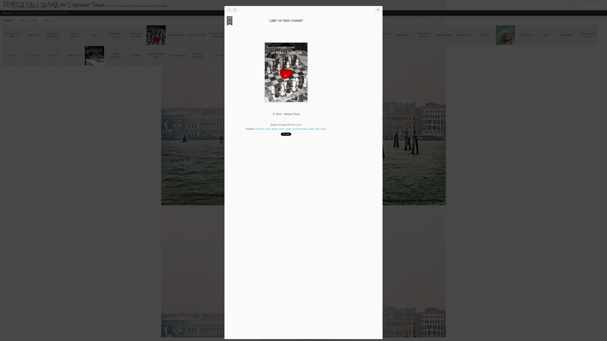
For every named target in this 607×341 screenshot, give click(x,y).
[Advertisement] (363, 66)
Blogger (329, 339)
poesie (288, 129)
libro (268, 129)
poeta (311, 129)
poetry (323, 129)
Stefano (298, 125)
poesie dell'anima (300, 129)
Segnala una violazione (341, 339)
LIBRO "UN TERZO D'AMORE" (286, 21)
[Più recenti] (229, 10)
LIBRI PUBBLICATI (57, 13)
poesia (281, 129)
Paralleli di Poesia (38, 13)
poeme (275, 129)
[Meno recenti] (235, 10)
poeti (317, 129)
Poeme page (22, 13)
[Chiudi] (378, 10)
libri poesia (260, 129)
